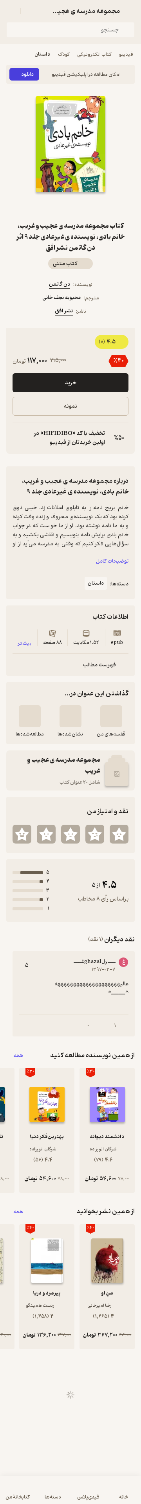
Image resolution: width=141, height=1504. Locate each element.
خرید (70, 382)
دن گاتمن (59, 284)
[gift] (70, 206)
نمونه (70, 406)
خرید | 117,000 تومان (70, 1493)
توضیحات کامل (112, 561)
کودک (63, 54)
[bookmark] (89, 206)
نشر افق (64, 311)
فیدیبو (126, 54)
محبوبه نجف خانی (61, 297)
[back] (130, 11)
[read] (30, 716)
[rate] (119, 834)
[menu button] (11, 11)
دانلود (27, 74)
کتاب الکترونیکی (94, 54)
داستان (42, 54)
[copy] (19, 438)
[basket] (30, 11)
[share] (52, 206)
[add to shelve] (111, 716)
